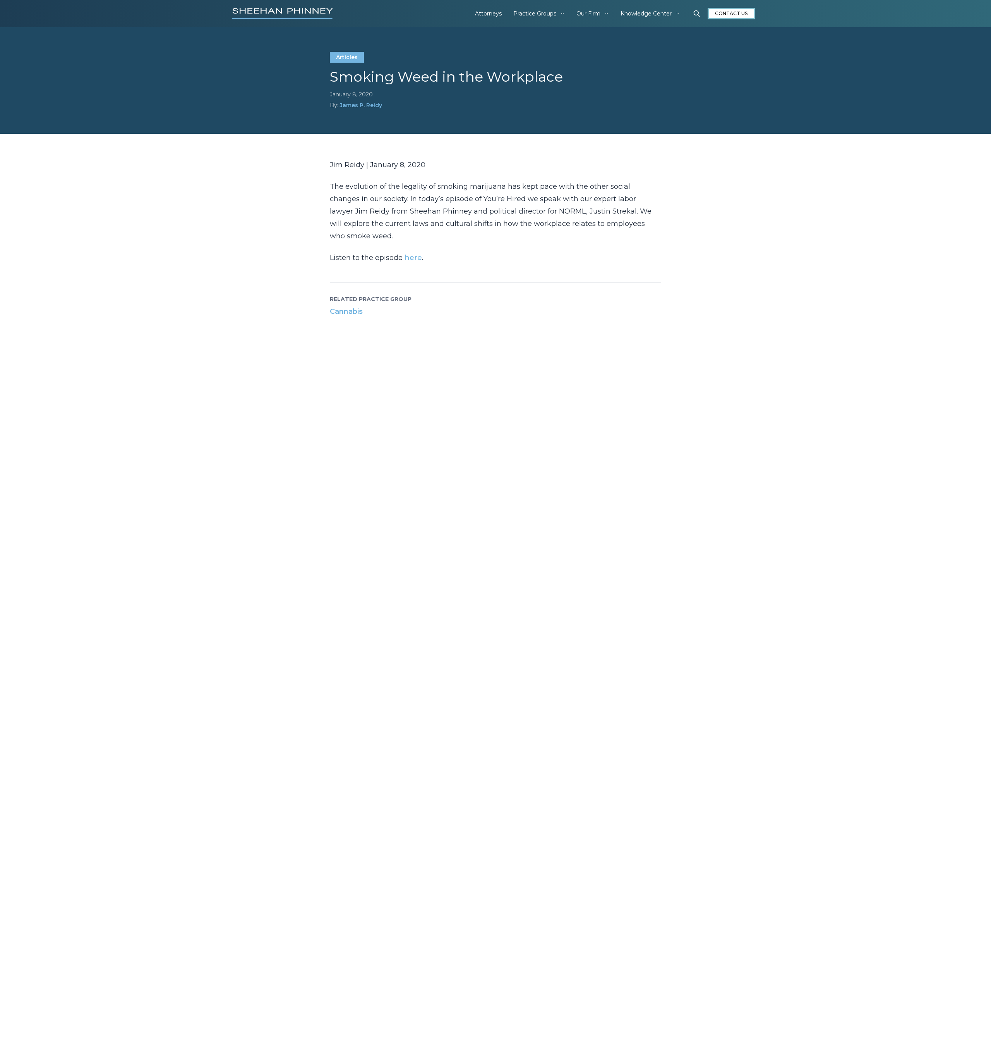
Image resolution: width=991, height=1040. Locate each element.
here (413, 257)
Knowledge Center (646, 13)
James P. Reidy (361, 105)
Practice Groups (534, 13)
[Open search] (697, 14)
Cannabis (346, 311)
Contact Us (731, 13)
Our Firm (588, 13)
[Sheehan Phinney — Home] (282, 13)
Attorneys (488, 13)
